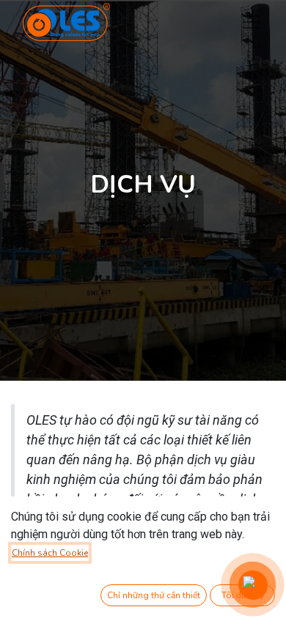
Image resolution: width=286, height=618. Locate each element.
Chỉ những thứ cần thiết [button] (153, 595)
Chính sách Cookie (50, 553)
